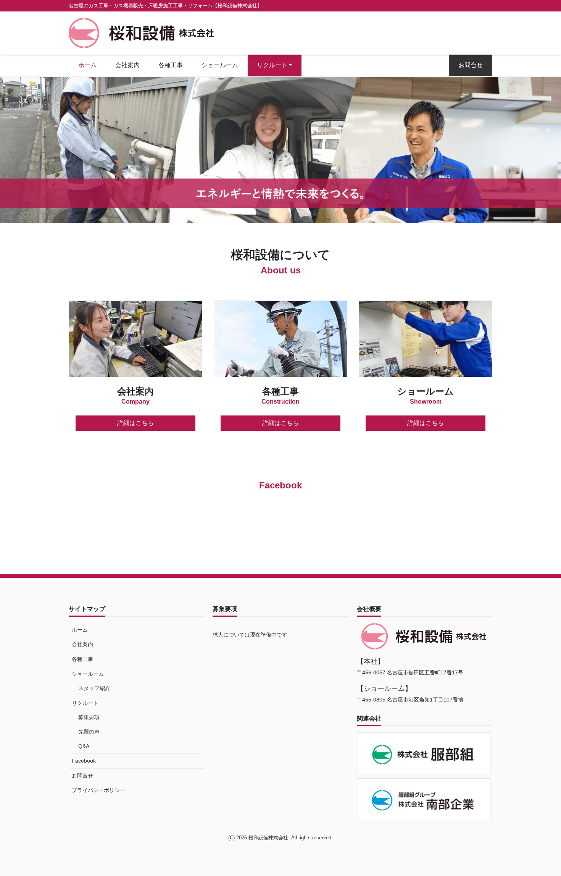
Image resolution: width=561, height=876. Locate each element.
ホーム (87, 65)
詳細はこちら (135, 423)
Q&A (83, 746)
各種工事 (170, 65)
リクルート (272, 65)
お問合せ (470, 65)
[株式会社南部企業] (424, 799)
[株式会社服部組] (424, 753)
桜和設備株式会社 (268, 837)
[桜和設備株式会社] (141, 32)
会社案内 (127, 65)
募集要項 (89, 717)
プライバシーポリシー (98, 790)
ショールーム (220, 65)
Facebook (84, 761)
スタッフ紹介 (94, 688)
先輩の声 (89, 732)
